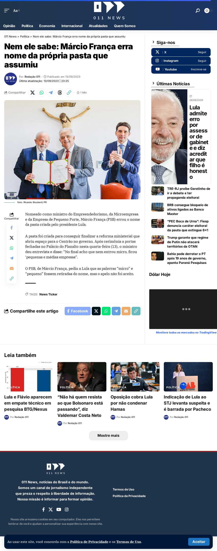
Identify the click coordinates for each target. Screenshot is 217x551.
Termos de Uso (128, 542)
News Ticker (48, 294)
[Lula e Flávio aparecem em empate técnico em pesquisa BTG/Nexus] (28, 376)
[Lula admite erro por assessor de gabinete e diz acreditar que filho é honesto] (169, 137)
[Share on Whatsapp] (41, 92)
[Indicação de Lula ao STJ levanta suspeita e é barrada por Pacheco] (188, 376)
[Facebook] (43, 510)
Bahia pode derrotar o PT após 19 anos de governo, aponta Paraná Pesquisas (186, 258)
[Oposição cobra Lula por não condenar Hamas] (135, 376)
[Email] (12, 268)
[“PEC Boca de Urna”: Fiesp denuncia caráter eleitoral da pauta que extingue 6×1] (157, 223)
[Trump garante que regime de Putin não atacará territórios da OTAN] (157, 239)
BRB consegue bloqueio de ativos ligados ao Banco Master (187, 209)
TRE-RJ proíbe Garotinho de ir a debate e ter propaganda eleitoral (188, 193)
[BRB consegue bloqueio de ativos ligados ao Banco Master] (157, 207)
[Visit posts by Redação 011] (10, 79)
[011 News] (108, 10)
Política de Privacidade (89, 542)
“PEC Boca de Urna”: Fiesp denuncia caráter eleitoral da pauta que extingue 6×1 (188, 225)
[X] (181, 52)
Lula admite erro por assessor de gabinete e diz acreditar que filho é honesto (199, 142)
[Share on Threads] (60, 92)
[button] (199, 542)
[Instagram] (181, 61)
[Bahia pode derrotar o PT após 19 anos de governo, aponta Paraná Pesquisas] (157, 256)
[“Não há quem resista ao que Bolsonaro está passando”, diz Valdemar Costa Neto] (81, 376)
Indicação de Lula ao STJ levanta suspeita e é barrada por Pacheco (187, 403)
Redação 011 (32, 76)
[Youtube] (181, 69)
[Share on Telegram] (50, 92)
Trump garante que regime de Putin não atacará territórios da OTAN (187, 242)
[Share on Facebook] (12, 228)
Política (13, 387)
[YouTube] (58, 510)
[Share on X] (32, 92)
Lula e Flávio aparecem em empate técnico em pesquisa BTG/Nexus (28, 403)
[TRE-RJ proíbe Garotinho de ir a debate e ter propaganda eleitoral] (157, 190)
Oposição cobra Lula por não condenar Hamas (132, 403)
